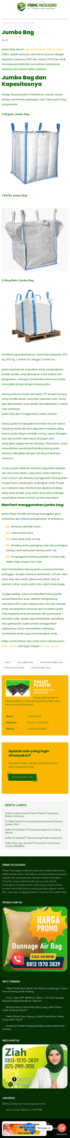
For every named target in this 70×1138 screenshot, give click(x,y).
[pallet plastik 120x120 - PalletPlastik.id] (21, 1128)
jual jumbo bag (17, 19)
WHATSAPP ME (22, 777)
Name (10, 716)
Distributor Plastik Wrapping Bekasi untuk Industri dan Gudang (33, 1027)
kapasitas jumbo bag (37, 19)
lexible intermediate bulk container (43, 49)
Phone (10, 728)
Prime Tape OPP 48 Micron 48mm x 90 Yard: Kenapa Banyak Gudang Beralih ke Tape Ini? (33, 999)
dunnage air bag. (50, 646)
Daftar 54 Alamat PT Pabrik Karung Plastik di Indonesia (33, 837)
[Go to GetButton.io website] (61, 1134)
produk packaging (59, 19)
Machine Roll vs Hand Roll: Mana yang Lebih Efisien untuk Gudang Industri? (32, 1009)
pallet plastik (9, 646)
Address (11, 722)
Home (5, 19)
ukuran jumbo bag (12, 22)
